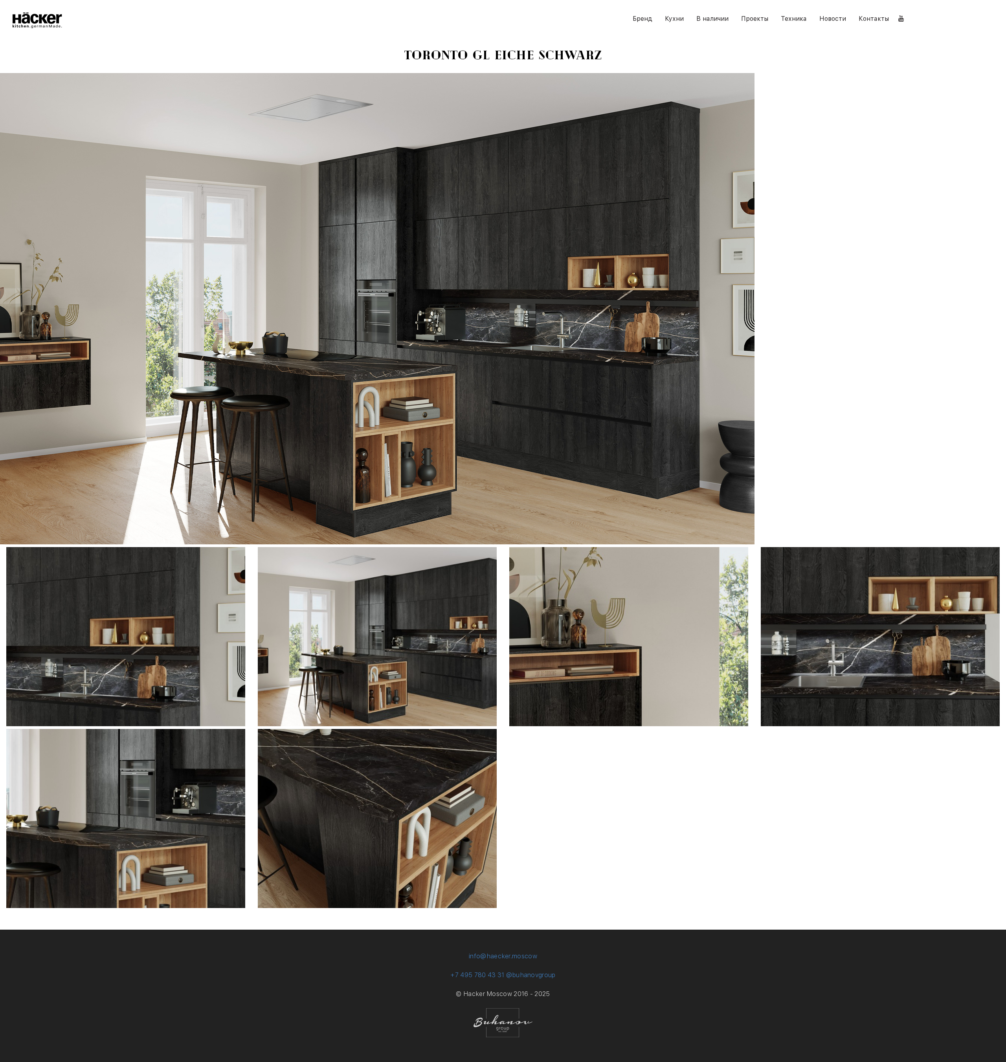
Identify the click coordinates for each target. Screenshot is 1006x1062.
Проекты (754, 18)
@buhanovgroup (531, 975)
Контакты (874, 18)
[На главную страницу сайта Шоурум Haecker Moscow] (37, 26)
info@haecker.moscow (503, 956)
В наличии (712, 18)
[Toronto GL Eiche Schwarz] (125, 724)
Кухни (674, 18)
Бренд (642, 18)
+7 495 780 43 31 (477, 975)
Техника (794, 18)
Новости (832, 18)
